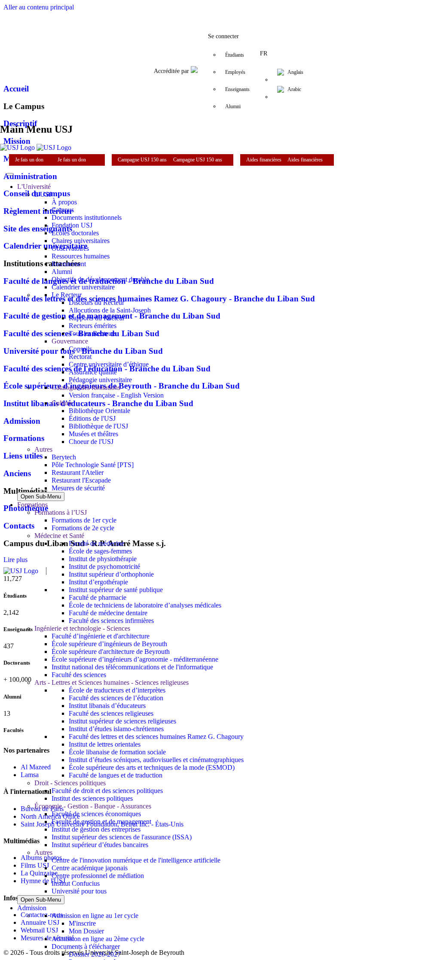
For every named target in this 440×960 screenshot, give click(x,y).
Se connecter (223, 36)
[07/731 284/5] (254, 10)
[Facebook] (168, 10)
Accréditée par (172, 71)
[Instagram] (202, 10)
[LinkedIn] (220, 10)
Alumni (233, 106)
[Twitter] (185, 10)
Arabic (294, 89)
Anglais (295, 72)
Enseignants (237, 89)
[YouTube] (237, 10)
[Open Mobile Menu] (9, 174)
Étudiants (234, 55)
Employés (235, 72)
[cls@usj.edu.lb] (271, 10)
